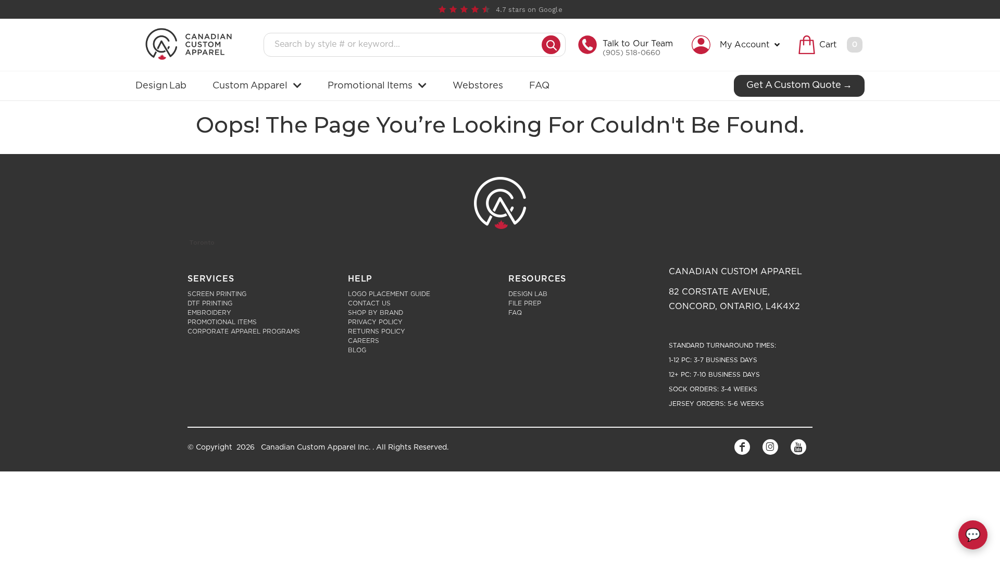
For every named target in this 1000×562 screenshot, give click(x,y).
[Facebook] (742, 447)
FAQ (515, 313)
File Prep (524, 303)
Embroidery (209, 313)
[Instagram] (770, 447)
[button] (738, 45)
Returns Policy (376, 331)
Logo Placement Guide (389, 294)
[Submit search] (551, 44)
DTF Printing (210, 303)
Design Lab (527, 294)
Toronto (202, 242)
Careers (363, 341)
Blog (357, 350)
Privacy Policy (375, 322)
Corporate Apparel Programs (244, 331)
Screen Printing (217, 294)
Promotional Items (222, 322)
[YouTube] (798, 447)
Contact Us (369, 303)
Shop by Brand (375, 313)
